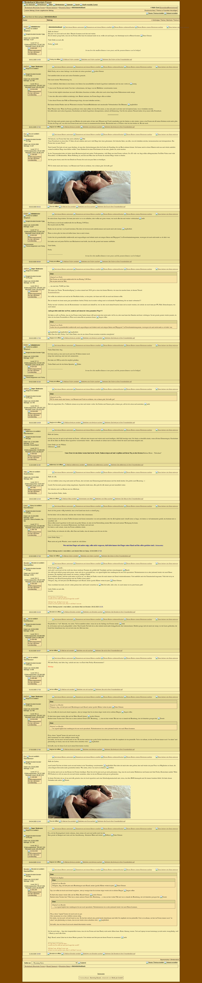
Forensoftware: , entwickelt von (101, 978)
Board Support (52, 7)
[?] (38, 43)
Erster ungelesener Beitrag (44, 10)
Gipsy (25, 505)
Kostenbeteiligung (54, 292)
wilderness (27, 429)
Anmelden (164, 7)
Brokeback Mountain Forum (35, 7)
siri (25, 619)
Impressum (101, 974)
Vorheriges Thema (159, 20)
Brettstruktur (175, 959)
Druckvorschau (150, 10)
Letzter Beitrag (29, 10)
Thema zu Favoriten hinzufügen (166, 10)
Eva (25, 134)
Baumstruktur (164, 959)
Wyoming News (64, 7)
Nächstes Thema (172, 20)
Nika (25, 472)
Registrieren (172, 7)
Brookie (26, 563)
